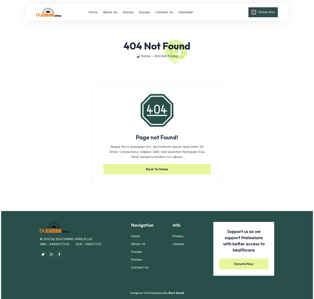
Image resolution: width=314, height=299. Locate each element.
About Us (110, 12)
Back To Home (157, 169)
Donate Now (267, 12)
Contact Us (164, 12)
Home (93, 12)
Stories (128, 12)
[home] (48, 12)
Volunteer (185, 12)
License (178, 244)
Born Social (176, 293)
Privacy (178, 236)
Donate (144, 12)
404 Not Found (166, 56)
